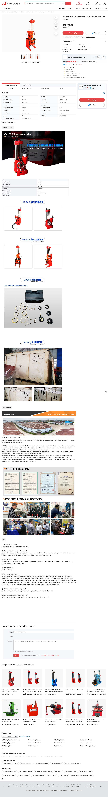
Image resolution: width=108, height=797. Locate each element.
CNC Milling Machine (59, 740)
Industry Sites (65, 784)
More (3, 779)
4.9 (85, 88)
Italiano (45, 786)
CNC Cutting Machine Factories (43, 771)
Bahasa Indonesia (101, 786)
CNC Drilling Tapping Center (9, 743)
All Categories (7, 8)
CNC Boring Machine (71, 771)
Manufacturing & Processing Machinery (15, 12)
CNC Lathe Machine (85, 740)
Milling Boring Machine (86, 743)
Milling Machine (7, 763)
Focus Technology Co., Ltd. (43, 790)
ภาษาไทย (81, 786)
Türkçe (86, 786)
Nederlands (57, 786)
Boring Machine (38, 12)
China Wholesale (47, 784)
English (14, 786)
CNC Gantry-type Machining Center (11, 740)
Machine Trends (63, 776)
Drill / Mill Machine (58, 743)
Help (77, 8)
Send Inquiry (73, 33)
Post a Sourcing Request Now (50, 655)
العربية (63, 786)
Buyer (69, 8)
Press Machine (58, 746)
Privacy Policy (79, 790)
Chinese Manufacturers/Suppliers (34, 784)
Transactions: (89, 61)
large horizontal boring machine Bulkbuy (81, 776)
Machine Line (58, 771)
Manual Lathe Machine (34, 743)
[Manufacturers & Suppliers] (11, 3)
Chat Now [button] (97, 33)
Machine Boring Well (23, 776)
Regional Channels (74, 784)
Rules (105, 8)
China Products (21, 784)
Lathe (16, 763)
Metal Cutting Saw (6, 746)
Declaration (71, 790)
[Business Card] (104, 93)
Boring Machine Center (9, 776)
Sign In (65, 77)
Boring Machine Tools (85, 771)
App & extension (86, 8)
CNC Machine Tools (26, 763)
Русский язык (39, 786)
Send (16, 655)
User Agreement (63, 790)
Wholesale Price (56, 784)
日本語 (72, 786)
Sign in (104, 4)
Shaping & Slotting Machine (87, 746)
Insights (96, 784)
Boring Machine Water (38, 776)
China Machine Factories (9, 771)
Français (32, 786)
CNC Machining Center (34, 740)
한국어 (67, 786)
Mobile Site (90, 784)
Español (20, 786)
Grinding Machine (32, 746)
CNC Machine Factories (25, 771)
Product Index (83, 784)
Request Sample (90, 37)
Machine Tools (29, 12)
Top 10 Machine (52, 776)
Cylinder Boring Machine (49, 12)
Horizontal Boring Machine (72, 763)
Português (26, 786)
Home (3, 12)
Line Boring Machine (56, 763)
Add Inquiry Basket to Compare (31, 62)
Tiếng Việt (92, 786)
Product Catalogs (25, 736)
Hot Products (13, 784)
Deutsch (51, 786)
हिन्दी (77, 786)
